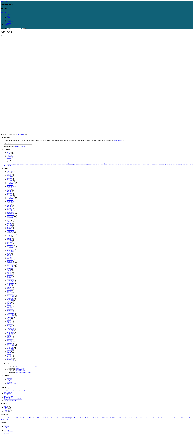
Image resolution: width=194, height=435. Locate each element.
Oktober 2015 (10, 347)
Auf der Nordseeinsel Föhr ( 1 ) (23, 372)
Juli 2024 (9, 204)
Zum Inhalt (3, 12)
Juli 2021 (9, 253)
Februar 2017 (10, 325)
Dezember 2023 (10, 213)
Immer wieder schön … (9, 397)
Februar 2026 (10, 179)
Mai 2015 (9, 354)
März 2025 (9, 193)
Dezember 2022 (10, 230)
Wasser (187, 164)
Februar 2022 (10, 243)
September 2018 (10, 299)
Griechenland (57, 164)
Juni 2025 (9, 190)
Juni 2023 (9, 221)
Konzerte (9, 23)
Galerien (9, 17)
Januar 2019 (10, 294)
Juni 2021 (9, 254)
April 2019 (9, 290)
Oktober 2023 (10, 216)
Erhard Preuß (4, 1)
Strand (178, 164)
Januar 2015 (10, 359)
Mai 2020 (9, 272)
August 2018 (10, 300)
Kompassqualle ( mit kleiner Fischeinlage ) (26, 366)
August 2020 (10, 268)
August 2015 (10, 350)
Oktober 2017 (10, 314)
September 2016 (10, 332)
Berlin (24, 164)
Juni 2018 (9, 303)
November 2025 (10, 183)
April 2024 (9, 208)
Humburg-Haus (86, 164)
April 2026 (9, 176)
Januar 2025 (10, 196)
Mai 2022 (9, 239)
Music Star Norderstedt (127, 164)
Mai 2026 (9, 175)
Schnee (170, 164)
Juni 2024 (9, 205)
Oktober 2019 (10, 281)
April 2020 (9, 273)
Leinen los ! (6, 394)
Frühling (48, 164)
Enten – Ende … (8, 392)
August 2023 (10, 219)
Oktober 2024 (10, 200)
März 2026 (9, 178)
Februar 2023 (10, 227)
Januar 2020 (10, 277)
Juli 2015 (9, 351)
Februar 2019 (10, 292)
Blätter (31, 164)
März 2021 (9, 258)
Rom (167, 164)
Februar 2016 (10, 341)
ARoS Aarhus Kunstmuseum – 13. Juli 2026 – (15, 390)
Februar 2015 (10, 358)
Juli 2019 (9, 285)
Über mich (6, 25)
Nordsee (140, 164)
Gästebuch (6, 24)
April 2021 (9, 257)
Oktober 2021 (10, 249)
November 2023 (10, 215)
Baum (21, 164)
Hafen (66, 164)
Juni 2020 (9, 270)
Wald (184, 164)
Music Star (119, 164)
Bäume (34, 164)
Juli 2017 (9, 318)
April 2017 (9, 322)
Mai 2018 (9, 305)
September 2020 (10, 266)
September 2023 (10, 217)
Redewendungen (161, 164)
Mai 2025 (9, 191)
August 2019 (10, 284)
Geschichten (10, 21)
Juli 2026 (9, 172)
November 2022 (10, 231)
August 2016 (10, 333)
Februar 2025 (10, 194)
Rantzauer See (155, 164)
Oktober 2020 (10, 265)
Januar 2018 (10, 310)
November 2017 (10, 313)
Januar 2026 (10, 181)
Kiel (96, 164)
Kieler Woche (100, 164)
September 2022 (10, 234)
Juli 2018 (9, 302)
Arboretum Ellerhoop (9, 164)
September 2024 (10, 201)
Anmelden (9, 382)
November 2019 (10, 280)
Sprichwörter (174, 164)
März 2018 (9, 307)
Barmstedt (17, 164)
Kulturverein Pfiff (113, 164)
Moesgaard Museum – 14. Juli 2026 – (13, 399)
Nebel (133, 164)
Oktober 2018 (10, 298)
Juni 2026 (9, 174)
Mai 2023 (9, 223)
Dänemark (38, 164)
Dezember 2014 (10, 360)
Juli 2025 (9, 189)
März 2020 (9, 275)
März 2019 (9, 291)
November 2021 (10, 247)
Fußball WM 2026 (20, 370)
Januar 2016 (10, 343)
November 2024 (10, 198)
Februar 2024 (10, 211)
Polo (150, 164)
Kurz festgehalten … (21, 368)
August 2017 (10, 317)
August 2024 (10, 202)
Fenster (45, 164)
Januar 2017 (10, 326)
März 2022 (9, 242)
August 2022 (10, 235)
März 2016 (9, 340)
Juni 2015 (9, 352)
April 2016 (9, 339)
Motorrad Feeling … (8, 396)
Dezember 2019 (10, 279)
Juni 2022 (9, 238)
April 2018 (9, 306)
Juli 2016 (9, 335)
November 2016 (10, 329)
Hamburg (71, 164)
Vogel (181, 164)
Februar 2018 (10, 309)
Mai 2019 (9, 288)
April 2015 (9, 355)
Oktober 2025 (10, 185)
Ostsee (148, 164)
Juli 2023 (9, 220)
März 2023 (9, 226)
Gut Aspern (62, 164)
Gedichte (9, 20)
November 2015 (10, 345)
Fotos (8, 16)
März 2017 (9, 324)
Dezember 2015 (10, 344)
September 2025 (10, 186)
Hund (91, 164)
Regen (165, 164)
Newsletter (9, 379)
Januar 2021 (10, 261)
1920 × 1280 (20, 134)
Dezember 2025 (10, 182)
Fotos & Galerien (8, 14)
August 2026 (10, 171)
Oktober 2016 (10, 330)
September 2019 (10, 283)
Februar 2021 (10, 260)
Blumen (27, 164)
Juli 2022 (9, 236)
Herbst (75, 164)
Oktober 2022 (10, 232)
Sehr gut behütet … (8, 393)
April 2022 (9, 241)
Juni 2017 (9, 320)
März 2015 (9, 356)
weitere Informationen (19, 146)
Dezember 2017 (10, 311)
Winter (9, 165)
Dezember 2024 (10, 197)
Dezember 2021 (10, 246)
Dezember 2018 (10, 295)
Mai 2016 (9, 337)
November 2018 (10, 296)
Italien (94, 164)
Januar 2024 (10, 212)
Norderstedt (136, 164)
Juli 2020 (9, 269)
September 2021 (10, 250)
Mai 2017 (9, 321)
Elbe (42, 164)
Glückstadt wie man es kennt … (11, 400)
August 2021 (10, 251)
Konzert (106, 164)
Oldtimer (144, 164)
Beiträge (6, 19)
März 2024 (9, 209)
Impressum (9, 384)
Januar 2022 (10, 245)
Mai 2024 (9, 206)
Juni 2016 (9, 336)
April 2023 (9, 224)
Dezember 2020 (10, 262)
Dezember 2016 (10, 328)
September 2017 (10, 315)
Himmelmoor (80, 164)
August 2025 (10, 187)
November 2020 (10, 264)
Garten (52, 164)
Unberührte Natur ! (21, 369)
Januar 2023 (10, 228)
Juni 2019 (9, 287)
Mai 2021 (9, 256)
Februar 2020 (10, 276)
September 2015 (10, 348)
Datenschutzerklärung (118, 140)
